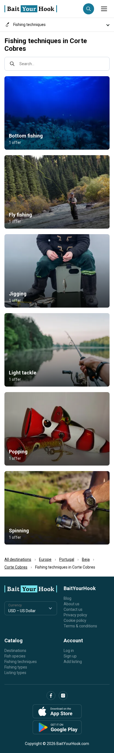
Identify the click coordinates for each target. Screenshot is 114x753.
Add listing (73, 661)
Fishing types (15, 667)
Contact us (73, 609)
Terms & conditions (80, 626)
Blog (67, 598)
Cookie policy (75, 620)
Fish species (14, 656)
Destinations (15, 650)
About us (71, 604)
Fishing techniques (20, 661)
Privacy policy (75, 615)
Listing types (15, 672)
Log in (69, 650)
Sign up (70, 656)
